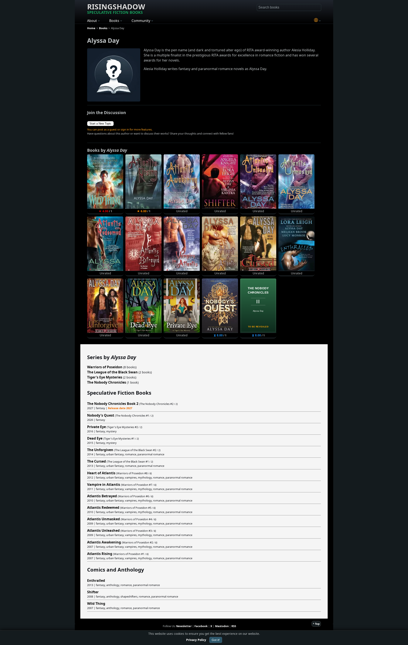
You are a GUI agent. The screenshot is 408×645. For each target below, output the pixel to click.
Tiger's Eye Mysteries (104, 377)
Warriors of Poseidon (104, 367)
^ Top (316, 624)
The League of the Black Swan (112, 372)
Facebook (201, 626)
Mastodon (222, 626)
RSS (233, 626)
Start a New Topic (100, 123)
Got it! (216, 640)
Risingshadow (116, 8)
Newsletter (184, 626)
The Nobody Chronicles (106, 382)
